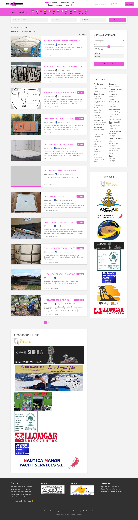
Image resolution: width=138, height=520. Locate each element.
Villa (95, 144)
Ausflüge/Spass (99, 159)
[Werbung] (22, 449)
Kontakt (52, 511)
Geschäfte (97, 137)
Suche (118, 19)
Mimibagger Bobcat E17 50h (57, 300)
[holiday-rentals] (109, 296)
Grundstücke (98, 139)
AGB (92, 511)
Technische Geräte (100, 117)
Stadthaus (97, 141)
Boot (95, 161)
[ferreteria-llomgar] (36, 437)
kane (59, 44)
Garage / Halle (99, 134)
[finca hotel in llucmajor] (22, 341)
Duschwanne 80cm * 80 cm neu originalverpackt (67, 144)
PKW (110, 117)
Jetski (96, 107)
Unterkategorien (99, 41)
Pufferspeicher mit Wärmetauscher (61, 248)
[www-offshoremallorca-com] (82, 490)
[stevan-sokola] (49, 354)
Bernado (60, 252)
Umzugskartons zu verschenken (60, 170)
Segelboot (97, 99)
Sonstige (97, 91)
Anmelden (129, 4)
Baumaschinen (50, 122)
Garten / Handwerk (100, 89)
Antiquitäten (113, 133)
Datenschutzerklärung (73, 511)
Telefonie (112, 104)
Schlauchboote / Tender (99, 101)
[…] (76, 103)
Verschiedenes (50, 44)
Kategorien (21, 12)
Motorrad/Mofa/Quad (116, 112)
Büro (95, 86)
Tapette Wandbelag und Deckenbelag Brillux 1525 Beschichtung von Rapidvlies (82, 66)
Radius (96, 45)
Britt (57, 278)
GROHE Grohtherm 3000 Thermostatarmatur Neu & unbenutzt (73, 222)
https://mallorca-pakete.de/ (109, 487)
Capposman (61, 304)
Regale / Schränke (115, 126)
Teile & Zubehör (114, 114)
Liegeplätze (98, 110)
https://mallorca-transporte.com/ (111, 491)
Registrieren (116, 4)
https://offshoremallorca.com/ (110, 489)
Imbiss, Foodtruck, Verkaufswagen (100, 123)
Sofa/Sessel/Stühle (115, 148)
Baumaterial (49, 148)
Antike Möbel (113, 150)
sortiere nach (98, 53)
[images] (52, 489)
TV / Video (112, 107)
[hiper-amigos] (33, 401)
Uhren (96, 154)
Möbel (111, 141)
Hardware (112, 99)
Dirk (57, 200)
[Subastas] (26, 421)
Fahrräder (112, 158)
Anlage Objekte (99, 129)
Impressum (60, 511)
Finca (96, 132)
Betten (111, 153)
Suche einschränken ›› (109, 64)
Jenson (60, 122)
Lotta (57, 226)
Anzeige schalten (100, 4)
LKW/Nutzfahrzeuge (115, 119)
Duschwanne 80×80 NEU (55, 196)
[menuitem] (99, 4)
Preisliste (86, 511)
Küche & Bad (113, 143)
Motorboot (97, 96)
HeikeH (58, 148)
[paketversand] (109, 230)
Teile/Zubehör (98, 105)
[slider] (108, 46)
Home (13, 12)
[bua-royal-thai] (49, 378)
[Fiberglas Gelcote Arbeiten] (109, 201)
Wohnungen (98, 146)
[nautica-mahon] (48, 462)
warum (59, 70)
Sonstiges (112, 91)
